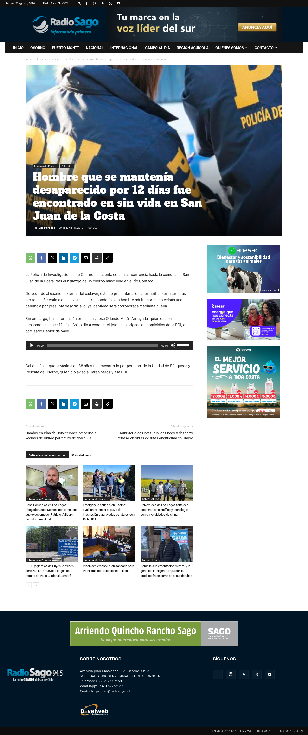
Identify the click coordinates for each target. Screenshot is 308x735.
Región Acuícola (193, 47)
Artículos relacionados (47, 455)
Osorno (37, 47)
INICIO (18, 47)
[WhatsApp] (30, 258)
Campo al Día (157, 47)
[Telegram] (74, 258)
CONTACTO (264, 47)
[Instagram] (94, 3)
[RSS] (102, 3)
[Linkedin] (63, 258)
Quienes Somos (229, 47)
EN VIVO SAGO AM (290, 731)
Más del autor (82, 455)
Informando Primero (50, 59)
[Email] (85, 258)
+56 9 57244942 (110, 686)
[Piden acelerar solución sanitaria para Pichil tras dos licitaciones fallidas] (109, 544)
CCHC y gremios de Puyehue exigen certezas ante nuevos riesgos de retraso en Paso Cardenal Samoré (50, 570)
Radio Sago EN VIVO (55, 3)
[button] (79, 3)
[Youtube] (118, 3)
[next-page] (36, 585)
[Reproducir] (31, 345)
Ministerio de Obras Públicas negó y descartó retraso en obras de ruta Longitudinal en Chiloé (155, 435)
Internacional (124, 47)
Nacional (95, 47)
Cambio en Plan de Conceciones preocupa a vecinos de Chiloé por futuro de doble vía (61, 435)
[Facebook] (86, 3)
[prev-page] (29, 585)
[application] (109, 345)
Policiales (66, 166)
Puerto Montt (65, 47)
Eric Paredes (46, 227)
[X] (110, 3)
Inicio (29, 59)
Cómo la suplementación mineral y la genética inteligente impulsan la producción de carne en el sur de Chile (166, 570)
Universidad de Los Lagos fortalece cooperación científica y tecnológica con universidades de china (165, 509)
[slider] (184, 345)
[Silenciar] (173, 345)
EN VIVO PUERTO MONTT (257, 731)
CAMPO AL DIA (150, 499)
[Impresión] (97, 258)
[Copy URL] (108, 258)
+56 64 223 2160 (109, 681)
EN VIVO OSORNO (224, 731)
